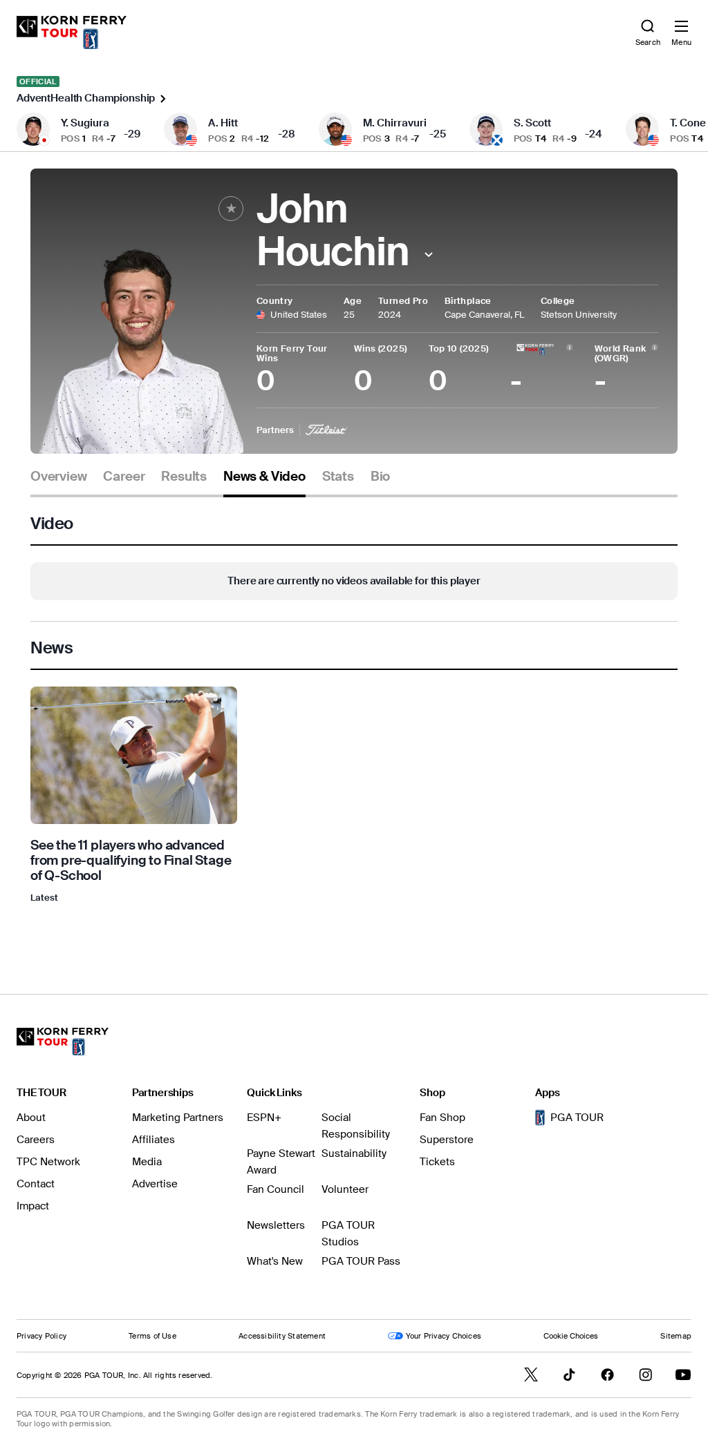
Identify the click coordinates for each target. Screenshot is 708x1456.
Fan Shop (442, 1117)
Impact (33, 1206)
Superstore (447, 1140)
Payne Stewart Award (281, 1162)
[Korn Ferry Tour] (63, 1041)
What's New (275, 1261)
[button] (429, 254)
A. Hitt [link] (223, 123)
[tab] (58, 482)
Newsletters (276, 1225)
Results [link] (184, 476)
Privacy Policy (41, 1336)
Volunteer (345, 1189)
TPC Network (48, 1162)
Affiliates (153, 1140)
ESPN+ (264, 1117)
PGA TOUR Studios (348, 1233)
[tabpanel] (354, 717)
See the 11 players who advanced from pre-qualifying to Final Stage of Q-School (131, 860)
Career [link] (124, 476)
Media (147, 1162)
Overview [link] (58, 476)
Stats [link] (338, 476)
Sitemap (675, 1336)
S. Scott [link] (532, 123)
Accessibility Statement (282, 1336)
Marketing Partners (177, 1117)
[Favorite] (230, 208)
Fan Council (275, 1189)
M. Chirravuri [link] (395, 123)
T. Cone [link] (688, 123)
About (31, 1117)
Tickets (437, 1162)
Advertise (155, 1184)
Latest (44, 897)
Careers (36, 1140)
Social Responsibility (356, 1126)
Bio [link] (380, 476)
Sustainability (354, 1153)
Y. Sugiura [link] (85, 123)
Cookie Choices (570, 1336)
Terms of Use (152, 1336)
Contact (36, 1184)
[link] (72, 32)
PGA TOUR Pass (361, 1261)
